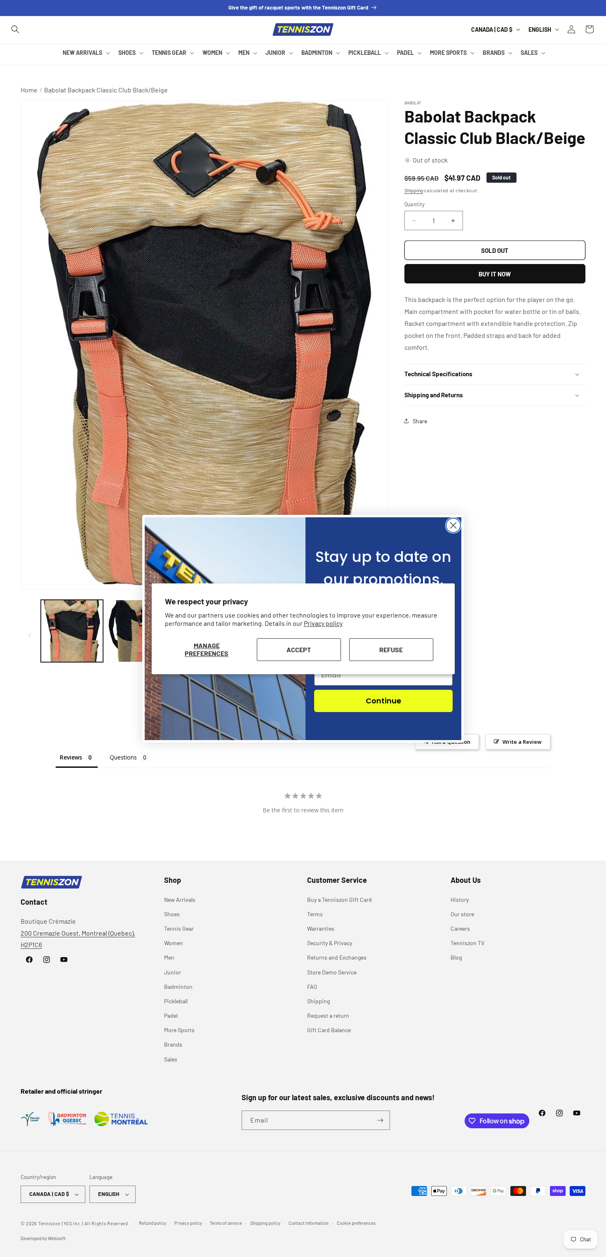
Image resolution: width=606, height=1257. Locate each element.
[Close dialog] (453, 525)
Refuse (391, 649)
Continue (383, 701)
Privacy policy (323, 623)
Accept (299, 649)
